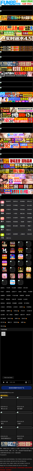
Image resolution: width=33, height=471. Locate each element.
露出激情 (15, 226)
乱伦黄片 (26, 299)
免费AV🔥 (23, 322)
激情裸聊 (3, 311)
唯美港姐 (22, 209)
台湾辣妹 (8, 209)
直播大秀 (28, 314)
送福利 (19, 291)
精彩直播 (28, 295)
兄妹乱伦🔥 (24, 318)
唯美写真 (22, 226)
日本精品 (15, 205)
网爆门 (29, 226)
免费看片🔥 (22, 307)
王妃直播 (20, 299)
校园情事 (15, 234)
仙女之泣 (20, 438)
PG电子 (2, 291)
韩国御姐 (15, 209)
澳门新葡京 (26, 303)
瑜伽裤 (22, 221)
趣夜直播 (9, 303)
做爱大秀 (22, 314)
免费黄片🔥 (9, 311)
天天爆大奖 (29, 311)
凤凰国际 (9, 295)
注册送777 (14, 291)
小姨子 (19, 423)
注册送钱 (8, 291)
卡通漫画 (8, 226)
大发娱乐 (3, 307)
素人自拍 (29, 205)
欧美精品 (22, 201)
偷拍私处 (3, 303)
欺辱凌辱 (8, 213)
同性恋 (29, 230)
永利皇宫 (15, 307)
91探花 (15, 213)
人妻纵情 (22, 234)
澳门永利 (26, 288)
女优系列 (15, 217)
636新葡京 (29, 307)
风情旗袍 (8, 221)
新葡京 (24, 291)
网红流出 (22, 213)
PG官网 (8, 288)
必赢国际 (3, 295)
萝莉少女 (29, 201)
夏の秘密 (20, 408)
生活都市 (8, 234)
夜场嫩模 (14, 303)
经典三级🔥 (10, 318)
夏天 (2, 423)
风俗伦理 (29, 234)
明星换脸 (15, 221)
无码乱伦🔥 (16, 311)
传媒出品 (8, 230)
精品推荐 (8, 201)
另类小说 (8, 238)
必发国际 (20, 303)
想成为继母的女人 (6, 438)
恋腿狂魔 (29, 217)
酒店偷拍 (8, 299)
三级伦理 (8, 205)
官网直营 (20, 288)
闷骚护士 (29, 221)
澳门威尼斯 (3, 318)
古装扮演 (8, 217)
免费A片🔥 (17, 318)
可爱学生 (22, 217)
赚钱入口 (10, 322)
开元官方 (23, 311)
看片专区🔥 (3, 322)
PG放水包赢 (15, 295)
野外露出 (29, 213)
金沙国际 (3, 314)
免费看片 (17, 314)
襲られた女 (4, 408)
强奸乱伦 (15, 201)
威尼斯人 (3, 288)
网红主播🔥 (3, 326)
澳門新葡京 (9, 307)
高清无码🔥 (16, 322)
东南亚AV (29, 209)
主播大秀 (14, 299)
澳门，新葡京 (10, 314)
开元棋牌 (14, 288)
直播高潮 (22, 295)
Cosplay (22, 205)
